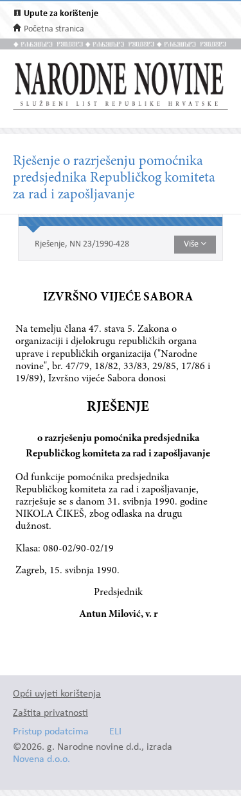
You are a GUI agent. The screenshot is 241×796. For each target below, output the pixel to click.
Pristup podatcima (51, 732)
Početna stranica (54, 29)
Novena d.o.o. (41, 759)
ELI (115, 732)
